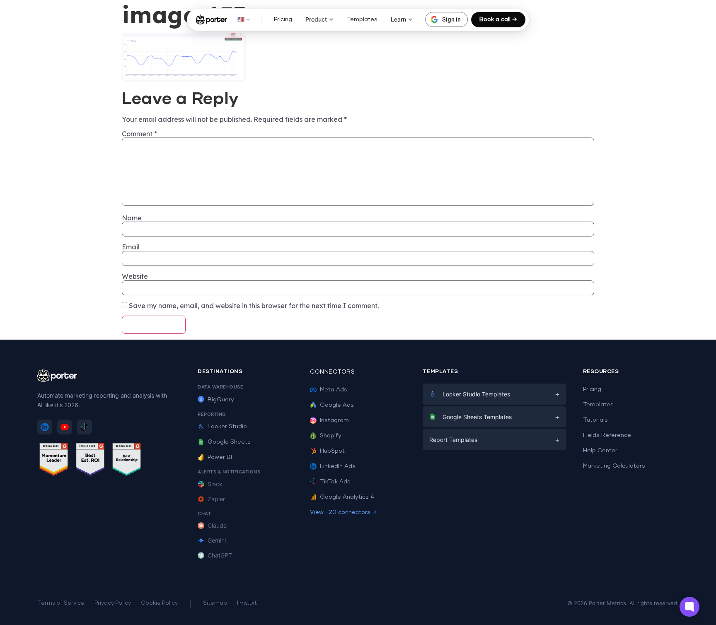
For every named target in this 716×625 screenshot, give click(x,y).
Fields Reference (607, 435)
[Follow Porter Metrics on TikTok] (84, 427)
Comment (139, 134)
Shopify (330, 436)
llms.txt (247, 603)
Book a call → (498, 19)
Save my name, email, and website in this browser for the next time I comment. (254, 305)
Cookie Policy (159, 603)
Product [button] (316, 19)
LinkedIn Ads (338, 466)
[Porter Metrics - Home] (211, 19)
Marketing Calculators (614, 466)
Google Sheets (229, 442)
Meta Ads (333, 390)
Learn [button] (398, 19)
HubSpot (332, 451)
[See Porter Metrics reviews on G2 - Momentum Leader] (53, 461)
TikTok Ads (335, 482)
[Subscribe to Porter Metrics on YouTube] (64, 427)
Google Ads (337, 405)
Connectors (332, 372)
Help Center (600, 451)
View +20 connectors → (343, 512)
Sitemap (215, 603)
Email (131, 247)
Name (132, 218)
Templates (362, 19)
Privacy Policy (112, 603)
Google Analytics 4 (347, 497)
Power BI (220, 457)
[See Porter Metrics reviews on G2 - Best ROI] (90, 461)
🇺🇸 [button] (240, 19)
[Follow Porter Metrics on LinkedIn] (44, 427)
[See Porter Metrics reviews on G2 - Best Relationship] (126, 461)
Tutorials (595, 420)
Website (135, 276)
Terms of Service (61, 603)
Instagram (334, 420)
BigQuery (221, 400)
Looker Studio (227, 427)
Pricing (283, 19)
